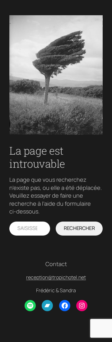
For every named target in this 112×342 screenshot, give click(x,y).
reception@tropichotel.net (56, 277)
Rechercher (79, 228)
